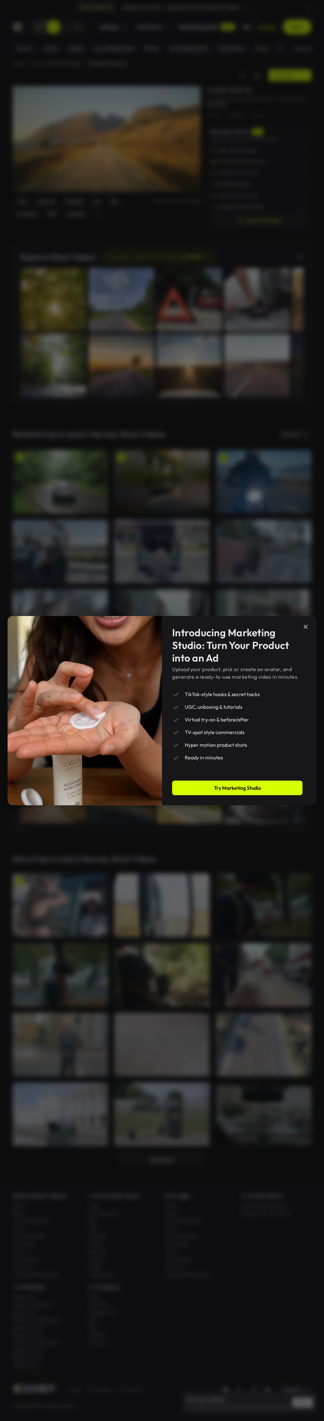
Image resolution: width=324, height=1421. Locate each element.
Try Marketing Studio (237, 788)
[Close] (305, 626)
